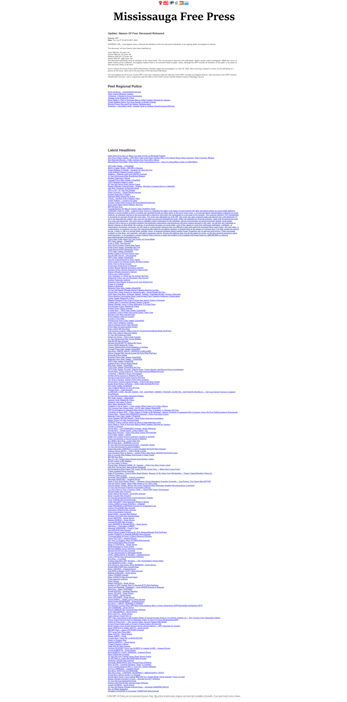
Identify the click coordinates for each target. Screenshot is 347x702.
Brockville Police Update (117, 355)
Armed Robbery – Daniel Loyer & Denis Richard (126, 599)
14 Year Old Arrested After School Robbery (124, 339)
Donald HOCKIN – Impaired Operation (123, 591)
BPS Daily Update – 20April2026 (120, 398)
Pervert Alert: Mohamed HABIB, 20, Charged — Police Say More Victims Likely (139, 465)
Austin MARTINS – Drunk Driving (121, 518)
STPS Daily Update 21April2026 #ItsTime (124, 367)
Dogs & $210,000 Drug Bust (119, 329)
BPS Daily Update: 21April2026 (120, 365)
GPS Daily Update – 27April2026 (121, 166)
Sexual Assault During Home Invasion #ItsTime (126, 378)
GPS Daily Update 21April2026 (120, 386)
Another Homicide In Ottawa (119, 194)
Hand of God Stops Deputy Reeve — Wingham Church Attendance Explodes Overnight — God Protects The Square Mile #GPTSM (159, 481)
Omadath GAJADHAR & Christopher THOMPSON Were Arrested (133, 691)
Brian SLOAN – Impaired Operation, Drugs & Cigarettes (129, 665)
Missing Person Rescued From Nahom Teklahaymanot (129, 104)
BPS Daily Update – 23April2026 (120, 241)
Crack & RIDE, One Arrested (119, 243)
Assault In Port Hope (116, 319)
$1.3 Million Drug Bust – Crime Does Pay (124, 441)
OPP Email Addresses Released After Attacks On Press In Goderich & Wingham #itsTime (143, 410)
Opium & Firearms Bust (117, 640)
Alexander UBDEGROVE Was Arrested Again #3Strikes (130, 663)
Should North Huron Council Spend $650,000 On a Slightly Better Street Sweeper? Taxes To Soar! (146, 677)
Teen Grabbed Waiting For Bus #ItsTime (123, 388)
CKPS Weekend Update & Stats (120, 182)
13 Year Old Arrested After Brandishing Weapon (126, 176)
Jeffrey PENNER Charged (118, 575)
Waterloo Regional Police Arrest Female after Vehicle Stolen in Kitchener (136, 300)
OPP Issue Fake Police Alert (119, 632)
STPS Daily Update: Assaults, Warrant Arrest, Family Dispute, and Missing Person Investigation (146, 370)
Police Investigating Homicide (119, 512)
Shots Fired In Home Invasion (119, 264)
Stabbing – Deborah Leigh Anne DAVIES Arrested (127, 174)
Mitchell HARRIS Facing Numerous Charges (125, 549)
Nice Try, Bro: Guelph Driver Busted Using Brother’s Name (131, 459)
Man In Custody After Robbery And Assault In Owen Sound (131, 455)
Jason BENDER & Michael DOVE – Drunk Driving (127, 524)
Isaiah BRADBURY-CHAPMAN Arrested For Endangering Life (132, 506)
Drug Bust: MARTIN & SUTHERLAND (123, 671)
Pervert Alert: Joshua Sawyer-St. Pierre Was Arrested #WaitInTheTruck (136, 372)
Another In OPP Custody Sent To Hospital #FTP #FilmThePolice (133, 585)
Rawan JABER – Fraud (117, 636)
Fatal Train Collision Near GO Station (122, 333)
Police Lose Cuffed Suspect (119, 274)
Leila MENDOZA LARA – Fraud (120, 563)
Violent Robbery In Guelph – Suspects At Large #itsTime (130, 170)
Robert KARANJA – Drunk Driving (121, 583)
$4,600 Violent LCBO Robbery (119, 461)
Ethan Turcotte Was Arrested (119, 496)
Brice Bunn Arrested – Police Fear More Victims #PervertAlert (132, 433)
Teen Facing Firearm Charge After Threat (124, 245)
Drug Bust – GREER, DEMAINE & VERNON (125, 604)
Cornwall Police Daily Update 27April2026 (124, 180)
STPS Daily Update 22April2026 (120, 251)
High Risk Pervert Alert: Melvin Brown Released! (127, 467)
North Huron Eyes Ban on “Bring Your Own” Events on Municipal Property (137, 156)
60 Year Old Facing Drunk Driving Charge (124, 184)
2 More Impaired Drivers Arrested (121, 471)
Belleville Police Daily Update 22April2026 (124, 288)
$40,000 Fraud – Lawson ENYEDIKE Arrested (126, 630)
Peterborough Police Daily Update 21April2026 (126, 321)
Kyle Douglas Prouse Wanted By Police (123, 306)
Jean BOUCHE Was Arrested (119, 530)
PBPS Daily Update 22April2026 (120, 258)
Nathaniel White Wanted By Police (121, 197)
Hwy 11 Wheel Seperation (118, 689)
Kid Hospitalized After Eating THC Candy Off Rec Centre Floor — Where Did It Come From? (144, 469)
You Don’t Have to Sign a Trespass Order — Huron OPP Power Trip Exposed (138, 490)
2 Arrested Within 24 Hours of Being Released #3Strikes (130, 536)
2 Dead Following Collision (118, 644)
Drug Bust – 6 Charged (117, 559)
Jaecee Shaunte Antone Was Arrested (123, 325)
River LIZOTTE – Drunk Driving (120, 614)
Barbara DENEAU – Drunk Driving (121, 520)
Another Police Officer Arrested (120, 308)
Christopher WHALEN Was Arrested (122, 510)
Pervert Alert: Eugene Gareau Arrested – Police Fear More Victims (134, 382)
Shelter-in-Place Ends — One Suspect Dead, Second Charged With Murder (137, 622)
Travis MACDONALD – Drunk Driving (122, 612)
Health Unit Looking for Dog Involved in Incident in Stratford (131, 437)
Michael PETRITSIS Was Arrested (121, 551)
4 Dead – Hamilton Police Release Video (124, 199)
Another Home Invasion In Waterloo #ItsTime (125, 376)
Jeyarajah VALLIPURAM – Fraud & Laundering (126, 477)
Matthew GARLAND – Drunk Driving (122, 573)
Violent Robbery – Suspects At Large (122, 201)
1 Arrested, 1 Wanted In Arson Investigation (125, 96)
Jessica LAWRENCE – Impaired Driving (123, 669)
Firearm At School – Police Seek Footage (124, 337)
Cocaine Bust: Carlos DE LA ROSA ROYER (125, 638)
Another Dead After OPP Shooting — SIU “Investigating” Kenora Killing (135, 561)
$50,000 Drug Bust (115, 457)
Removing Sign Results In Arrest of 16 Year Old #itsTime (130, 282)
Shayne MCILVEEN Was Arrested (121, 542)
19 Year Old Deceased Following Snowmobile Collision (129, 488)
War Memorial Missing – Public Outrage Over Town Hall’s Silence (133, 160)
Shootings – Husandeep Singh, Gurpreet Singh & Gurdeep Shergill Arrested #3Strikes (141, 106)
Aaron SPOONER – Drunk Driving (121, 597)
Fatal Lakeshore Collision (118, 579)
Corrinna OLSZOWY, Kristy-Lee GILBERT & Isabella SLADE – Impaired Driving (139, 648)
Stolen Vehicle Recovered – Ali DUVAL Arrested (126, 494)
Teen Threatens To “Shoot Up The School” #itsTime (128, 276)
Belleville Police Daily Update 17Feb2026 (124, 416)
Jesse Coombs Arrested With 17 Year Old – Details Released (132, 667)
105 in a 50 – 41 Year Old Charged (121, 190)
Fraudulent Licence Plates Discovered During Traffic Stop (130, 313)
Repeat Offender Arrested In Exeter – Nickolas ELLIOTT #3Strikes (134, 679)
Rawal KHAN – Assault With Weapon (122, 514)
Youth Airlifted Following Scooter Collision (124, 172)
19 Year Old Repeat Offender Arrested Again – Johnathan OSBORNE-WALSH (138, 687)
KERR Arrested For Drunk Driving (121, 547)
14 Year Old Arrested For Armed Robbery (124, 447)
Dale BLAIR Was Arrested (118, 341)
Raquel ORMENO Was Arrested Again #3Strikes (127, 610)
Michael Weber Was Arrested (119, 492)
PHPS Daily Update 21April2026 (120, 361)
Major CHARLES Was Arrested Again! (123, 577)
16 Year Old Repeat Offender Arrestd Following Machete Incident (133, 290)
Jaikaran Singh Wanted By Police (121, 98)
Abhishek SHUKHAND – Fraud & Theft (123, 528)
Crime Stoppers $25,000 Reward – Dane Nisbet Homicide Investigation (135, 418)
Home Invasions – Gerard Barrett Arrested (124, 92)
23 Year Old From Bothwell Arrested (122, 681)
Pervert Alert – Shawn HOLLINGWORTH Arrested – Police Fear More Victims (138, 414)
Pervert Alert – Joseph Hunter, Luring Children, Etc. (128, 431)
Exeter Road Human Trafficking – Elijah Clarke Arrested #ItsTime (133, 384)
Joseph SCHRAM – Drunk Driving (121, 685)
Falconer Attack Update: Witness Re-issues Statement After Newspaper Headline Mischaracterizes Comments (151, 486)
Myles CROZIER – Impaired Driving (122, 569)
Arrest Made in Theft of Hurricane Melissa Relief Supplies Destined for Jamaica (139, 100)
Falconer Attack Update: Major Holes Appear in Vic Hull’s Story (132, 483)
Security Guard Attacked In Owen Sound (124, 260)
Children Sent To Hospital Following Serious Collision (128, 302)
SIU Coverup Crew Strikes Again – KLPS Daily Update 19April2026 (134, 408)
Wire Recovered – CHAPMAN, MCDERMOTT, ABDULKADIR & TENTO (136, 673)
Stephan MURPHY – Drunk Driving (121, 642)
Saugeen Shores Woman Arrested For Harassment (128, 270)
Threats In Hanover (115, 426)
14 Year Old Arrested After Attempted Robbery (126, 396)
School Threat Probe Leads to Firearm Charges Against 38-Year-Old (134, 624)
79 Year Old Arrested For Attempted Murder (125, 553)
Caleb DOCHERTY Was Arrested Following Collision (128, 502)
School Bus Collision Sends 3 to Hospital (124, 675)
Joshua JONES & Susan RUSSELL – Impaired (126, 504)
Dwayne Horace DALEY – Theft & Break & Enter (127, 451)
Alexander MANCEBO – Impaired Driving (124, 479)
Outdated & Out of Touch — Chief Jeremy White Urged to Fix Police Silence (138, 406)
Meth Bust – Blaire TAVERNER (120, 589)
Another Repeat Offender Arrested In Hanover (126, 268)
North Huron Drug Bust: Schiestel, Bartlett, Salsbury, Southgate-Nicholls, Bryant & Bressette (144, 294)
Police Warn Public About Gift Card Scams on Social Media (131, 239)
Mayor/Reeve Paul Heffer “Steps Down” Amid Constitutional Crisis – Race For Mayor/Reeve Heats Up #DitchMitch (152, 162)
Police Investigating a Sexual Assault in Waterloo (127, 439)
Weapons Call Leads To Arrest (120, 402)
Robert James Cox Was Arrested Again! (123, 420)
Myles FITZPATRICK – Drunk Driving (122, 545)
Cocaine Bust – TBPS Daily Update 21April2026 (127, 310)
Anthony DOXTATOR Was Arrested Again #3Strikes (128, 683)
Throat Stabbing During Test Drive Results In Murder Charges (132, 102)
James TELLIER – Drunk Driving (121, 593)
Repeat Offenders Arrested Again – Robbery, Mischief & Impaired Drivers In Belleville (141, 186)
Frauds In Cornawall (115, 284)
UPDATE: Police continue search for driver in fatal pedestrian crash (134, 422)
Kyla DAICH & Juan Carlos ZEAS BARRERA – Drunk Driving (132, 565)
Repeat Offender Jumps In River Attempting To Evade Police (132, 304)
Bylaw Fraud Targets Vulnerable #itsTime (124, 247)
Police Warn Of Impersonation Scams (123, 327)
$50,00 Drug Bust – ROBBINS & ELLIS (123, 443)
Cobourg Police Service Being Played (122, 363)
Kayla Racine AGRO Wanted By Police (123, 249)
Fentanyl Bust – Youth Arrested (120, 390)
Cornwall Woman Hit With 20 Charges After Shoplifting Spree (131, 209)
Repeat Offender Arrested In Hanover (122, 272)
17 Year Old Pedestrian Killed (119, 335)
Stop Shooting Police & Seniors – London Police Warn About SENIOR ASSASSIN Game (143, 453)
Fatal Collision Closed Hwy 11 (119, 616)
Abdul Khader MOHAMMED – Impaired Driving (126, 602)
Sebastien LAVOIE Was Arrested (121, 661)
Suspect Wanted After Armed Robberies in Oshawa (128, 347)
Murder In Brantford (115, 286)
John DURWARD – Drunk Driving (121, 608)
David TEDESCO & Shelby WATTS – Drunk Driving (128, 628)
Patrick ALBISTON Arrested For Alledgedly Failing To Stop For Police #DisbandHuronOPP (143, 620)
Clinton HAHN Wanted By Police (120, 345)
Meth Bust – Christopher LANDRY (121, 526)
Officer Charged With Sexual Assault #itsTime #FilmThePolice (132, 353)
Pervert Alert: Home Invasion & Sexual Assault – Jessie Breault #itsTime (136, 292)
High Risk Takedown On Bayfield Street (123, 188)
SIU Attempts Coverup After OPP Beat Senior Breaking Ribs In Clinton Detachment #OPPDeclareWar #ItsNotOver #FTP (155, 606)
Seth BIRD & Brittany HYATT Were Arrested (125, 571)
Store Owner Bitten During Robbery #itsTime (125, 205)
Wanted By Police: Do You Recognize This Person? (128, 278)
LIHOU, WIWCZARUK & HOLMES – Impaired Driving (129, 555)
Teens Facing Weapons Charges (120, 94)
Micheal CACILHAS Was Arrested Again (123, 516)
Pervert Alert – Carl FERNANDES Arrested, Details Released (132, 429)
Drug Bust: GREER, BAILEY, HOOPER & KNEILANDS (129, 351)
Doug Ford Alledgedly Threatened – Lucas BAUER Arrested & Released (136, 587)
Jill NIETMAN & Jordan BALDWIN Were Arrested (127, 658)
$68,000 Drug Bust (115, 207)
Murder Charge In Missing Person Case (123, 253)
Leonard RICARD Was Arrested (120, 522)
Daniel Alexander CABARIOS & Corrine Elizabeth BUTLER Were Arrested (137, 449)
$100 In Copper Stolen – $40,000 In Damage (125, 168)
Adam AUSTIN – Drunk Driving (120, 634)
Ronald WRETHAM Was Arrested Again (123, 567)
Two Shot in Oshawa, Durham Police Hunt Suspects (128, 380)
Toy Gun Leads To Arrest (117, 463)
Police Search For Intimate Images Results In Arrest (128, 262)
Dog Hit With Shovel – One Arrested (122, 256)
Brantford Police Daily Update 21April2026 (124, 357)
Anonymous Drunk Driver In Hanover (122, 266)
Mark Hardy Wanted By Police (120, 404)
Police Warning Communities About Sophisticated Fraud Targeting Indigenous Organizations (144, 296)
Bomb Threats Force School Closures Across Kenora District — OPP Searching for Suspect (144, 626)
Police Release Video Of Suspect (121, 317)
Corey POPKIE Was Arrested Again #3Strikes (126, 557)
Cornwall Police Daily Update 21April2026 (124, 349)
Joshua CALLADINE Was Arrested (121, 508)
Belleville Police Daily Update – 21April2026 (125, 359)
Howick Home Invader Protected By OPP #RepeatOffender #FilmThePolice (137, 532)
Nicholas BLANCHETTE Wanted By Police (125, 343)
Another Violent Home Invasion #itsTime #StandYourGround (131, 203)
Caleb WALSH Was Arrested (119, 646)
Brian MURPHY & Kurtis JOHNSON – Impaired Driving (129, 652)
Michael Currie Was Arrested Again (121, 315)
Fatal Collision (113, 581)
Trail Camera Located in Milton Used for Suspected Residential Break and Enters (139, 331)
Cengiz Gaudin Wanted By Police (121, 298)
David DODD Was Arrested (118, 654)
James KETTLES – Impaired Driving (122, 538)
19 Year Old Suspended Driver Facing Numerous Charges (130, 498)
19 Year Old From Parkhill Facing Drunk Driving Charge (129, 656)
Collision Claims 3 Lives (117, 475)
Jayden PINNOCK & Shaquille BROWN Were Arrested (129, 534)
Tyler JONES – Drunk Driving (119, 595)
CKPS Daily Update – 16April (119, 435)
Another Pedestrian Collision (119, 178)
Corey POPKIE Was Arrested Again (122, 500)
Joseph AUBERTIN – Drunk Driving (122, 650)
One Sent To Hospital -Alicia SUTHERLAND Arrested (129, 540)
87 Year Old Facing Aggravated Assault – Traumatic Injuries (131, 445)
